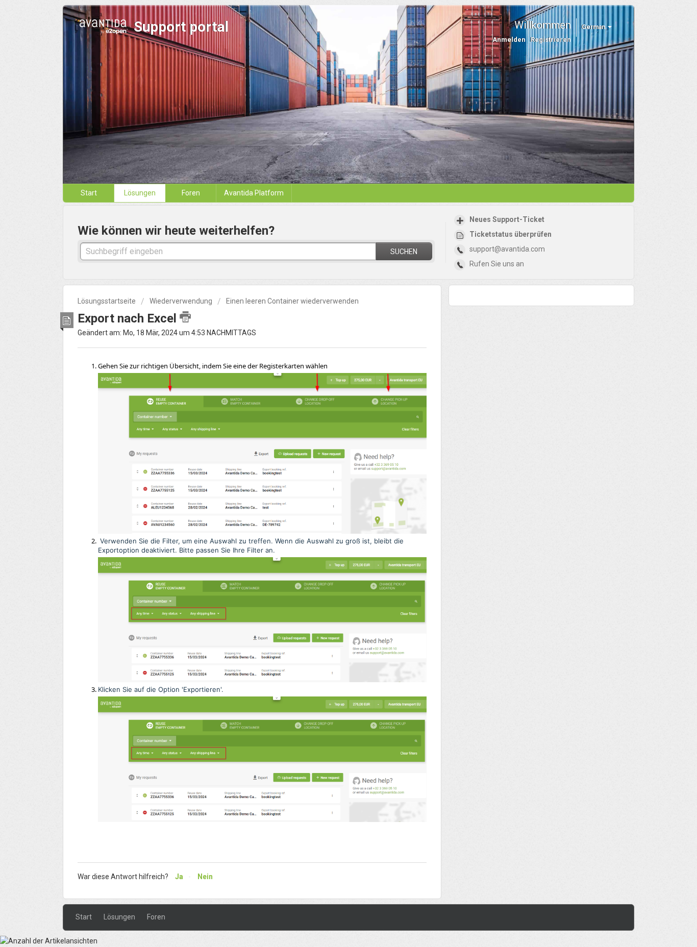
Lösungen (140, 193)
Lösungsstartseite (107, 301)
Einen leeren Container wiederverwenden (292, 301)
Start (89, 193)
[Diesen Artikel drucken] (185, 316)
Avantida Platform (254, 193)
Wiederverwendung (181, 301)
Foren (191, 193)
